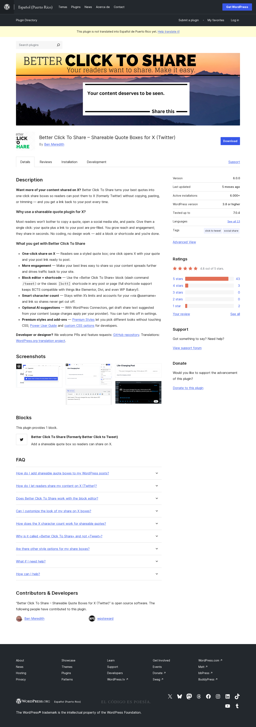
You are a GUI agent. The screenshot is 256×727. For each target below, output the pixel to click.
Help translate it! (169, 31)
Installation (69, 162)
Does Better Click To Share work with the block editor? (57, 498)
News (19, 666)
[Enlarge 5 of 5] (156, 386)
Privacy (21, 679)
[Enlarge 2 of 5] (107, 369)
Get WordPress (237, 7)
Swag (158, 679)
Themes (67, 666)
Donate (159, 673)
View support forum (187, 348)
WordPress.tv (117, 679)
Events (157, 666)
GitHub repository (126, 335)
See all (235, 314)
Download (230, 141)
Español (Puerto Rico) (67, 701)
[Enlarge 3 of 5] (107, 394)
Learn (111, 660)
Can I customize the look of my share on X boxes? (53, 511)
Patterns (67, 679)
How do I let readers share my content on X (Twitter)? (56, 486)
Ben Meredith (54, 144)
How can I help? (28, 574)
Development (96, 162)
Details (25, 162)
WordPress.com (210, 660)
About (20, 660)
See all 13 (233, 221)
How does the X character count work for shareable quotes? (61, 524)
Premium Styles (83, 320)
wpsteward (105, 618)
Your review (181, 314)
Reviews (46, 162)
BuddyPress (208, 679)
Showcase (68, 660)
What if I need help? (31, 561)
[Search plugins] (58, 45)
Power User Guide (43, 326)
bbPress (205, 673)
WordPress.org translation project (40, 341)
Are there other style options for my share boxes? (53, 549)
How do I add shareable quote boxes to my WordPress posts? (62, 473)
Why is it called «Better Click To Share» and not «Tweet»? (59, 536)
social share (231, 230)
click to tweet (213, 230)
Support (234, 162)
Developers (115, 673)
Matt (203, 666)
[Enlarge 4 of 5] (156, 369)
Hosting (21, 673)
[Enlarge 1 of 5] (57, 369)
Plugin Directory (26, 20)
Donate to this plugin (188, 388)
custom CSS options (79, 326)
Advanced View (184, 242)
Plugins (66, 673)
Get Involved (161, 660)
